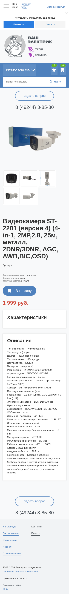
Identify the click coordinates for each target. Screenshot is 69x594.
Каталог (35, 533)
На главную (9, 526)
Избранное (54, 66)
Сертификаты (11, 533)
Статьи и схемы (12, 553)
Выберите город (26, 5)
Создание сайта (12, 587)
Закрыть (50, 24)
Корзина (63, 66)
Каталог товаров (18, 70)
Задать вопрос (34, 96)
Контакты (36, 526)
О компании (10, 540)
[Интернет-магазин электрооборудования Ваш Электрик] (34, 42)
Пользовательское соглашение (21, 571)
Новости (7, 546)
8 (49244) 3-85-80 (34, 107)
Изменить (18, 24)
